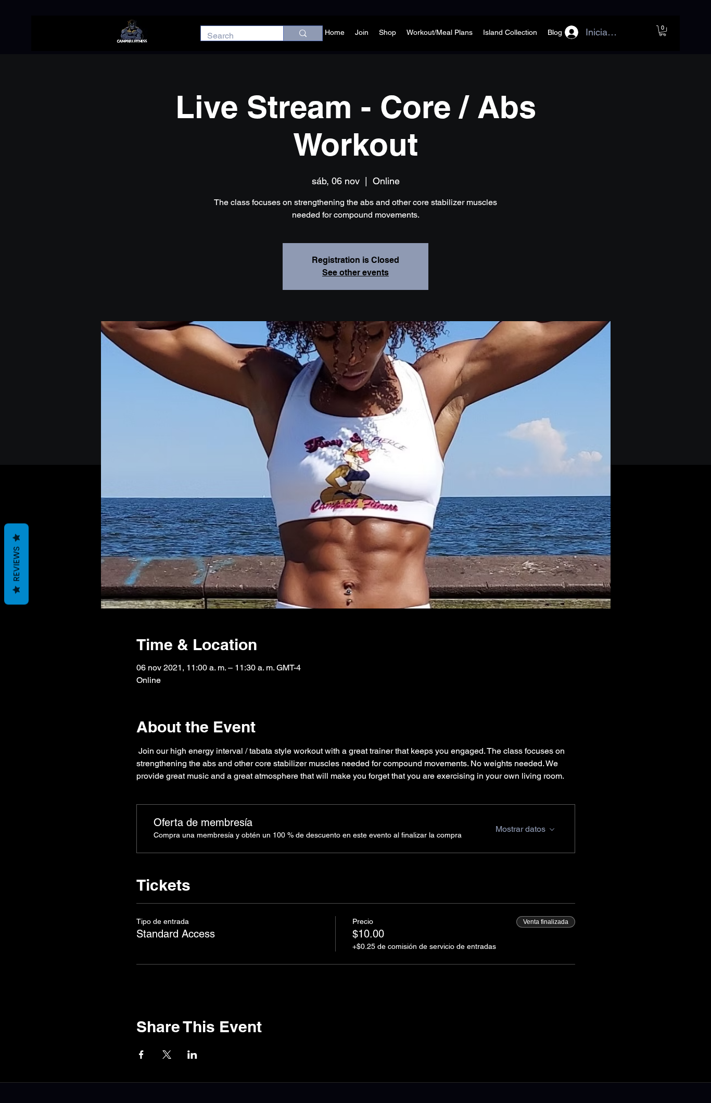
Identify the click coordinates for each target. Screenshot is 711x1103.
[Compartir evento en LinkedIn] (192, 1054)
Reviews (16, 563)
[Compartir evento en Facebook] (141, 1054)
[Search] (302, 33)
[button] (662, 31)
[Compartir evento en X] (167, 1054)
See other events (355, 272)
